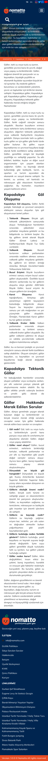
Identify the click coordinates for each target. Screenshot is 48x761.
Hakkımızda (8, 655)
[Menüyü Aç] (41, 10)
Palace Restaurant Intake (14, 711)
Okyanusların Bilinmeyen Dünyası (18, 707)
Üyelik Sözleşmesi (11, 664)
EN (31, 2)
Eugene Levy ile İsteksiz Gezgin (17, 693)
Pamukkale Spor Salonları (14, 749)
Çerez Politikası (9, 673)
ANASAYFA (7, 59)
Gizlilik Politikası (10, 646)
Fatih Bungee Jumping (13, 735)
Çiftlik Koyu (7, 698)
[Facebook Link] (42, 2)
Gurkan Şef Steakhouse (13, 689)
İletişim (5, 659)
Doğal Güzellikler (34, 59)
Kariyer (5, 677)
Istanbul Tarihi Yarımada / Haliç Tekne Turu (23, 716)
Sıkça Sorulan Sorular (12, 650)
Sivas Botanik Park (11, 740)
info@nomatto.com (15, 640)
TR (27, 2)
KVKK (4, 668)
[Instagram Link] (36, 2)
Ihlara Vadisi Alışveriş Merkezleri (18, 744)
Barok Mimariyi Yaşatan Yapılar (17, 702)
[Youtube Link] (46, 2)
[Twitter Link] (39, 2)
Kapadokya (20, 59)
